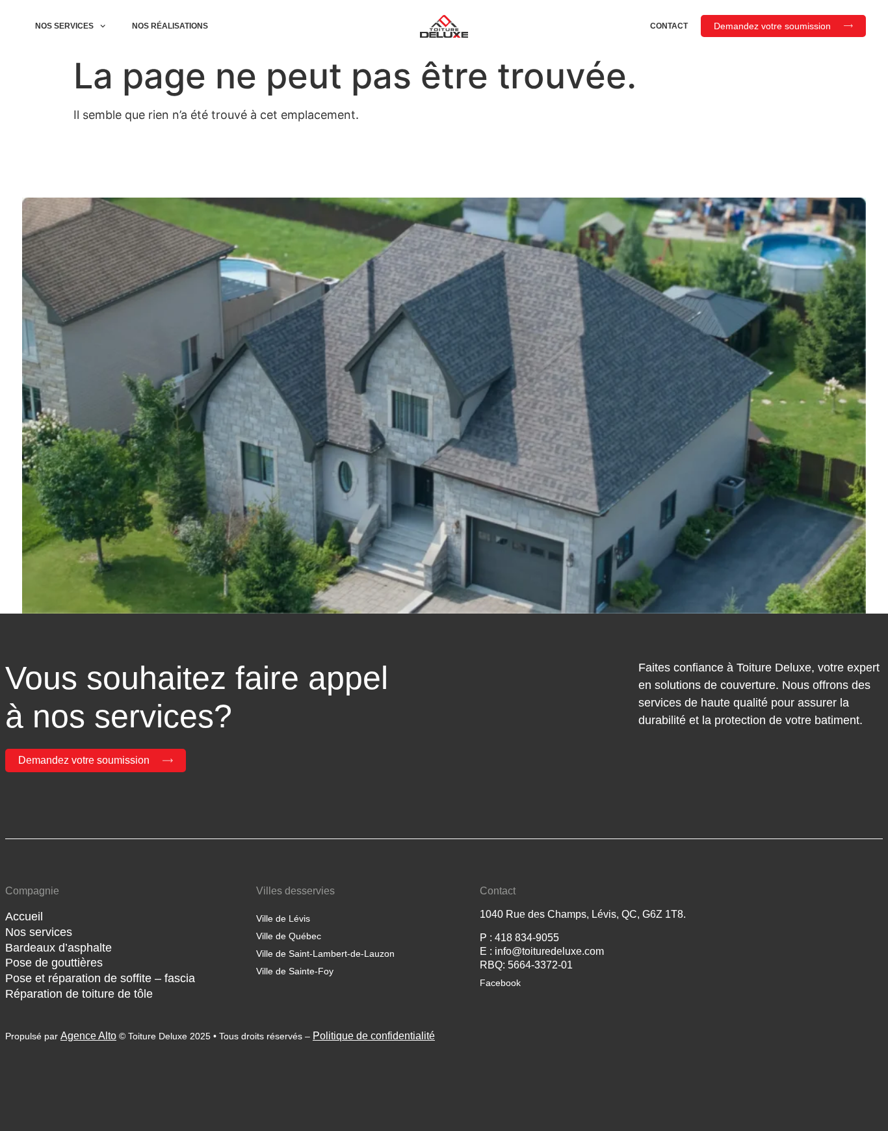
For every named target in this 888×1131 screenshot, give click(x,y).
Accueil (24, 916)
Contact (669, 26)
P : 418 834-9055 (519, 937)
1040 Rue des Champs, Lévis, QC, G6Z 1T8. (583, 914)
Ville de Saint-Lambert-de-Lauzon (325, 953)
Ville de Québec (288, 936)
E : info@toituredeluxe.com (542, 951)
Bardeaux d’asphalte (58, 947)
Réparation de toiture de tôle (79, 993)
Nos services (64, 26)
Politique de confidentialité (374, 1035)
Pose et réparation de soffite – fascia (100, 978)
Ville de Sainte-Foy (294, 971)
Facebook (500, 983)
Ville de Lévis (283, 918)
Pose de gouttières (54, 962)
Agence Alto (88, 1035)
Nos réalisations (170, 26)
